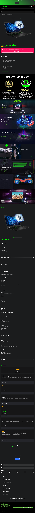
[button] (2, 6)
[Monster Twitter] (10, 472)
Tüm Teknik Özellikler (5, 71)
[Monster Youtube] (2, 472)
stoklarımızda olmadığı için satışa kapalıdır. (13, 50)
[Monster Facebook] (17, 472)
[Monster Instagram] (25, 472)
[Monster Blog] (33, 472)
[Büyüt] (33, 19)
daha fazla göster (4, 411)
